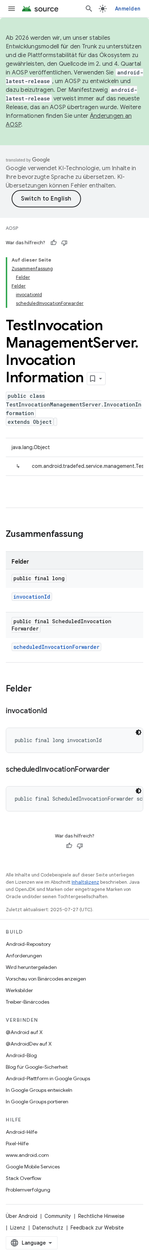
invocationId (31, 596)
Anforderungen (24, 955)
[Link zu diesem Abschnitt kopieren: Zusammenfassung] (90, 534)
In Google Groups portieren (37, 1101)
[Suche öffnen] (89, 8)
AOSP (12, 228)
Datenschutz (48, 1228)
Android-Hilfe (21, 1132)
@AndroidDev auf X (29, 1044)
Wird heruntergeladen (31, 967)
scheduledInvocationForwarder (56, 646)
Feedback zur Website (97, 1228)
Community (57, 1216)
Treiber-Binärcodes (27, 1002)
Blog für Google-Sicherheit (37, 1067)
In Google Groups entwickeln (39, 1090)
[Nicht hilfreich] (64, 242)
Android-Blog (21, 1055)
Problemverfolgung (28, 1189)
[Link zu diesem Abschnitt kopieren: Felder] (39, 689)
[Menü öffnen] (11, 8)
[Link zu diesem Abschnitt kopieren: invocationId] (54, 711)
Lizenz (17, 1228)
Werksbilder (19, 990)
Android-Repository (28, 944)
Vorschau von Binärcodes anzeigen (46, 978)
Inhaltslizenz (85, 882)
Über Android (21, 1216)
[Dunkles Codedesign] (138, 732)
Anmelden (127, 8)
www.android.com (27, 1155)
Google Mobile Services (33, 1166)
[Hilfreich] (53, 242)
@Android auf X (24, 1032)
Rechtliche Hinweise (101, 1216)
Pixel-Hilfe (17, 1143)
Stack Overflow (23, 1178)
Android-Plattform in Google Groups (48, 1078)
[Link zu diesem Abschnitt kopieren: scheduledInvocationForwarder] (117, 770)
